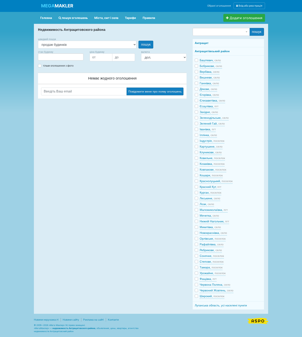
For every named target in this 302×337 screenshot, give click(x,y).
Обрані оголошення (219, 5)
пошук (146, 44)
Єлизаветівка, (212, 100)
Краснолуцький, (216, 181)
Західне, (209, 112)
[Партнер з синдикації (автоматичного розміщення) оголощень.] (258, 321)
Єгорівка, (209, 94)
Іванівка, (208, 129)
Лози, (207, 204)
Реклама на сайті (93, 319)
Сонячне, (212, 255)
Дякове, (208, 89)
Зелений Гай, (212, 123)
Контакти (113, 319)
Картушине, (211, 146)
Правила (149, 18)
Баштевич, (210, 60)
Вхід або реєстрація (250, 5)
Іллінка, (208, 135)
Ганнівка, (209, 83)
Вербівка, (209, 71)
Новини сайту (71, 319)
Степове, (212, 261)
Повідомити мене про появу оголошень (155, 91)
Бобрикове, (211, 66)
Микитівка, (210, 227)
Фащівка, (208, 278)
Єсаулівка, (209, 106)
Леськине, (210, 198)
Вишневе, (210, 77)
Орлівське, (213, 238)
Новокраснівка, (213, 232)
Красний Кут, (210, 186)
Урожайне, (213, 273)
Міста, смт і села (106, 18)
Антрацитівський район (212, 51)
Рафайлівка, (212, 244)
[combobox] (60, 56)
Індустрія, (212, 140)
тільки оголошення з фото (58, 65)
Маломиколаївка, (214, 209)
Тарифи (130, 18)
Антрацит (202, 43)
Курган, (210, 192)
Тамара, (211, 267)
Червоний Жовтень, (216, 290)
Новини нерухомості (46, 319)
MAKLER (57, 5)
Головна (46, 18)
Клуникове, (211, 152)
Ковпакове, (213, 169)
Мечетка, (209, 215)
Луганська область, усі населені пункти (221, 305)
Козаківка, (212, 163)
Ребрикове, (211, 250)
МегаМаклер (41, 328)
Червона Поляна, (215, 284)
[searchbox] (45, 57)
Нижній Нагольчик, (214, 221)
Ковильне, (212, 158)
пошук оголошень (74, 18)
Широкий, (212, 296)
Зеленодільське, (214, 117)
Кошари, (211, 175)
